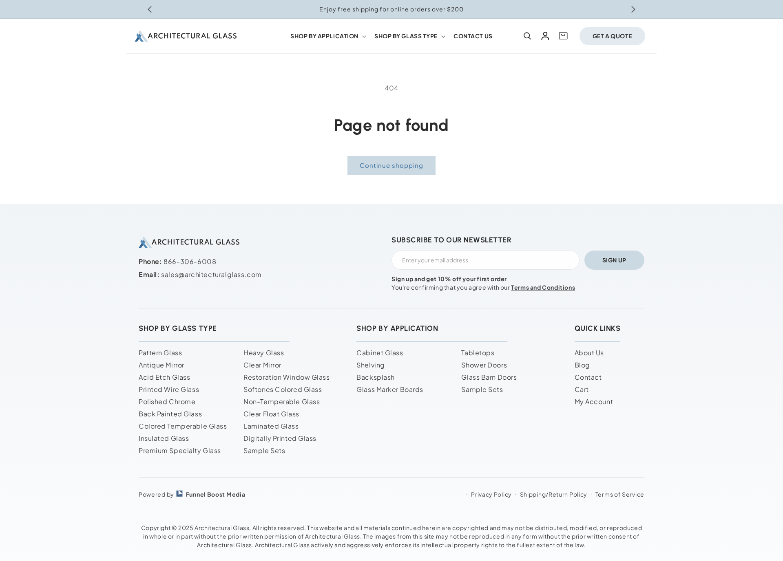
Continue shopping (391, 165)
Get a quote (612, 36)
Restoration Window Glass (286, 377)
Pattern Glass (160, 352)
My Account (594, 401)
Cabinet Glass (379, 352)
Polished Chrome (167, 401)
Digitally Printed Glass (279, 438)
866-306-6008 (190, 261)
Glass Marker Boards (389, 389)
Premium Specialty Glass (180, 450)
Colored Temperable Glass (183, 426)
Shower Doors (484, 365)
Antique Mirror (161, 365)
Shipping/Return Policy (553, 494)
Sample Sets (264, 450)
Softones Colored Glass (282, 389)
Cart (582, 389)
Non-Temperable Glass (281, 401)
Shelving (370, 365)
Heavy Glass (263, 352)
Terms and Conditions (543, 287)
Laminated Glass (271, 426)
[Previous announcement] (150, 9)
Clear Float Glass (271, 413)
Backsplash (375, 377)
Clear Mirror (262, 365)
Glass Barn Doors (489, 377)
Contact (588, 377)
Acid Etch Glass (164, 377)
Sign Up (614, 260)
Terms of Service (619, 494)
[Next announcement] (633, 9)
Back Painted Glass (170, 413)
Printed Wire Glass (169, 389)
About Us (589, 352)
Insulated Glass (164, 438)
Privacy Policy (491, 494)
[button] (327, 35)
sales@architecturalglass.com (211, 274)
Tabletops (477, 352)
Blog (582, 365)
